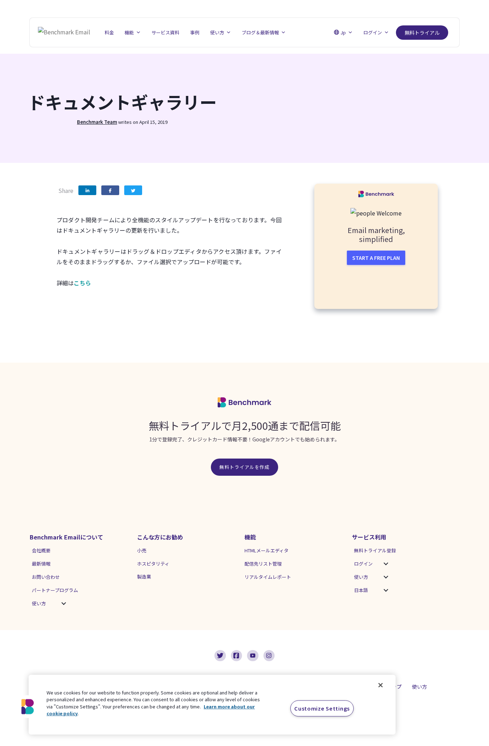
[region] (212, 705)
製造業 (144, 576)
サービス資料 (165, 32)
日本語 (361, 590)
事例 (194, 32)
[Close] (380, 685)
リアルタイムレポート (268, 576)
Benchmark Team (97, 121)
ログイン (363, 563)
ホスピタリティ (153, 563)
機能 (129, 32)
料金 (109, 32)
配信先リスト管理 (263, 563)
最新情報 (41, 563)
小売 (141, 550)
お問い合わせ (46, 576)
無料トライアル (422, 32)
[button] (64, 603)
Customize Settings (322, 708)
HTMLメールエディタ (267, 550)
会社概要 (41, 550)
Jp (343, 32)
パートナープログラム (55, 590)
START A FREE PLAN (376, 257)
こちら (82, 282)
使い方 (39, 603)
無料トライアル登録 (375, 550)
